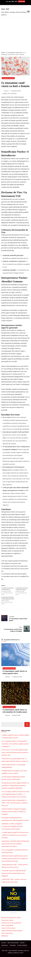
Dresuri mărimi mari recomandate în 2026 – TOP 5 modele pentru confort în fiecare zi (15, 802)
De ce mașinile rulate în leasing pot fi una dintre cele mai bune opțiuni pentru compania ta (15, 743)
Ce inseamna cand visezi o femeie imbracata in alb (7, 598)
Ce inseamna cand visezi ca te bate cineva (7, 588)
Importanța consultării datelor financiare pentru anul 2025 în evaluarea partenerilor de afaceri (15, 843)
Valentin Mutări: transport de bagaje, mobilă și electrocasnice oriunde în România (14, 811)
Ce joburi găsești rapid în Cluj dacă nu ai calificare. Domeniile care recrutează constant (15, 835)
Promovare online (7, 920)
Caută (27, 724)
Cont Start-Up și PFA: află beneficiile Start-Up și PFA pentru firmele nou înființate (14, 873)
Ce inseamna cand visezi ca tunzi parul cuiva (15, 672)
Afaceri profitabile (7, 925)
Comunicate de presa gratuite (11, 923)
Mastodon (4, 936)
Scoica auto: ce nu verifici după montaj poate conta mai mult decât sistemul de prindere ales (15, 752)
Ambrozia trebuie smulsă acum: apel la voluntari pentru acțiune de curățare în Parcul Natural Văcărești (15, 858)
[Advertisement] (15, 35)
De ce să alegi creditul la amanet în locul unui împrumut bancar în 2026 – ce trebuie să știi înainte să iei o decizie (15, 794)
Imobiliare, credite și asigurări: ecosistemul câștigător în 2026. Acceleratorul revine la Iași (12, 826)
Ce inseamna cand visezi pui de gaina (13, 574)
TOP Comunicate (7, 933)
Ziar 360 (5, 9)
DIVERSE (13, 945)
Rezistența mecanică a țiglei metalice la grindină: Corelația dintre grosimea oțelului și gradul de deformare (15, 785)
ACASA (3, 943)
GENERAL (4, 945)
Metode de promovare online (11, 918)
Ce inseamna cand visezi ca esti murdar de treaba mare (15, 710)
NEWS (22, 943)
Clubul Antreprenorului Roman (11, 931)
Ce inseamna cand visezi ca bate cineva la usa (22, 588)
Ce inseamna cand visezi (8, 78)
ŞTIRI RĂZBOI (22, 945)
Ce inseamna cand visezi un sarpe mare (14, 566)
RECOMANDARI (13, 943)
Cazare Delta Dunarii (8, 928)
